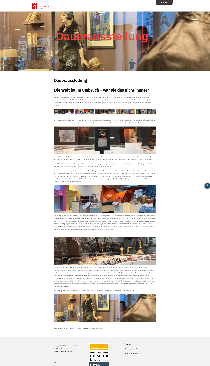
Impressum (58, 348)
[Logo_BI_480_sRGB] (43, 3)
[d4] (64, 110)
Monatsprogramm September (134, 349)
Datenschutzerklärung (62, 351)
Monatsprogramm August (133, 353)
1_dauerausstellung (86, 328)
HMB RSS (128, 344)
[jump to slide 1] (103, 68)
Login (72, 351)
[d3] (105, 110)
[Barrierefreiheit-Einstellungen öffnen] (207, 185)
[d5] (146, 110)
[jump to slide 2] (105, 68)
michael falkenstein (61, 328)
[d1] (125, 110)
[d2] (84, 110)
